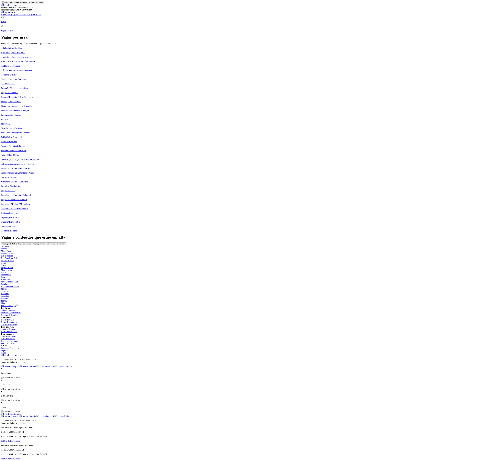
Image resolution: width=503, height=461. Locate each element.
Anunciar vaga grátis (10, 14)
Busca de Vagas (7, 320)
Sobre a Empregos (8, 310)
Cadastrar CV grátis (27, 14)
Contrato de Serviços (9, 315)
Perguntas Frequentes (10, 348)
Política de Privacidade (10, 441)
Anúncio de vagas (8, 329)
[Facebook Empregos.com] (45, 366)
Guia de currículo (8, 339)
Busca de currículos (9, 331)
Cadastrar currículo (9, 324)
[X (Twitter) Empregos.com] (63, 366)
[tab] (9, 243)
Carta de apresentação (10, 341)
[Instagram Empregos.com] (10, 366)
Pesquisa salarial (8, 343)
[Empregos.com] (11, 5)
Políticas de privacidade (11, 313)
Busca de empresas (9, 322)
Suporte (4, 350)
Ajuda (3, 353)
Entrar (38, 14)
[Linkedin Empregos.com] (27, 366)
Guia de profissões (8, 336)
